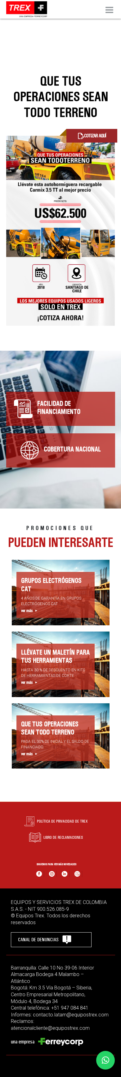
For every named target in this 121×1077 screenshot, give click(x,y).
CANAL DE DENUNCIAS (38, 939)
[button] (105, 1060)
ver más (27, 610)
